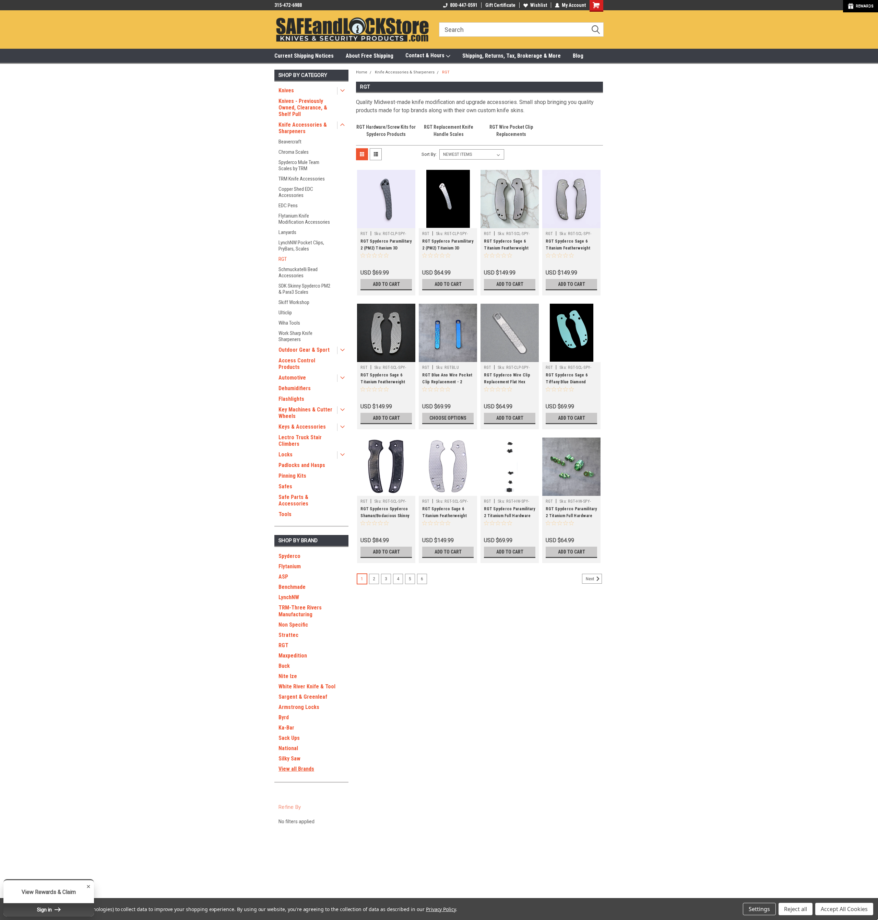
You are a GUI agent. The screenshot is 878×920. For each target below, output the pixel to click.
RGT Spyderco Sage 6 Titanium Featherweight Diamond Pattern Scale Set (447, 515)
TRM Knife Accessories (301, 179)
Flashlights (291, 399)
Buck (284, 666)
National (288, 748)
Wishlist (538, 5)
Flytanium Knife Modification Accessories (304, 219)
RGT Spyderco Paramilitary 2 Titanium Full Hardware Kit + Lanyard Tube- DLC (509, 515)
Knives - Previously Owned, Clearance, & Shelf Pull (302, 107)
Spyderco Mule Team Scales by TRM (298, 165)
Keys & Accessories (302, 426)
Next (590, 579)
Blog (578, 56)
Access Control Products (296, 363)
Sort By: (429, 154)
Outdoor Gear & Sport (304, 350)
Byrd (283, 717)
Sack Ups (289, 738)
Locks (285, 454)
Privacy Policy (441, 909)
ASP (283, 576)
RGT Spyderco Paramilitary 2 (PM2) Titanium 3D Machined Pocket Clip (447, 248)
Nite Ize (287, 676)
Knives (286, 90)
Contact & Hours (425, 55)
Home (361, 72)
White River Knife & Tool (306, 686)
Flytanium (289, 566)
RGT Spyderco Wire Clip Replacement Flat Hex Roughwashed (507, 382)
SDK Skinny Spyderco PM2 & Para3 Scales (304, 289)
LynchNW (288, 597)
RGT (282, 259)
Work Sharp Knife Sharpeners (295, 336)
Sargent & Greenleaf (302, 697)
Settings (759, 909)
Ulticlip (285, 313)
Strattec (288, 635)
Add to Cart (386, 284)
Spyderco (289, 556)
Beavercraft (289, 142)
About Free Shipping (369, 56)
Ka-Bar (286, 727)
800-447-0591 (463, 5)
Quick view (386, 223)
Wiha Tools (289, 323)
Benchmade (292, 587)
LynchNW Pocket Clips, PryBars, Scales (301, 246)
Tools (285, 514)
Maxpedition (292, 655)
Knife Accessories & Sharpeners (302, 128)
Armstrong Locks (298, 707)
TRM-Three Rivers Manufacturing (300, 611)
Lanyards (287, 232)
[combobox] (521, 29)
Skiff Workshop (293, 302)
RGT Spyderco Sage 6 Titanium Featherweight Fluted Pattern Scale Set (507, 248)
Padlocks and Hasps (301, 465)
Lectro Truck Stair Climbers (300, 440)
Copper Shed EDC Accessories (295, 192)
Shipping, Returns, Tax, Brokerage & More (511, 56)
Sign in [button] (45, 910)
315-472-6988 (288, 5)
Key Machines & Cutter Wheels (305, 412)
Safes (285, 486)
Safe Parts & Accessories (293, 500)
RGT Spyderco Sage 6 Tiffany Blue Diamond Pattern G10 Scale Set (567, 382)
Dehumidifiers (294, 388)
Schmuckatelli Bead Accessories (298, 272)
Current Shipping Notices (304, 56)
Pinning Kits (292, 476)
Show (860, 6)
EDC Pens (288, 205)
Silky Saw (289, 758)
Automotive (292, 377)
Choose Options (447, 418)
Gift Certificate (500, 5)
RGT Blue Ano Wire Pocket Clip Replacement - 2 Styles (447, 382)
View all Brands (296, 769)
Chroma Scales (293, 152)
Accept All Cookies (844, 909)
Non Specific (293, 624)
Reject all (795, 909)
